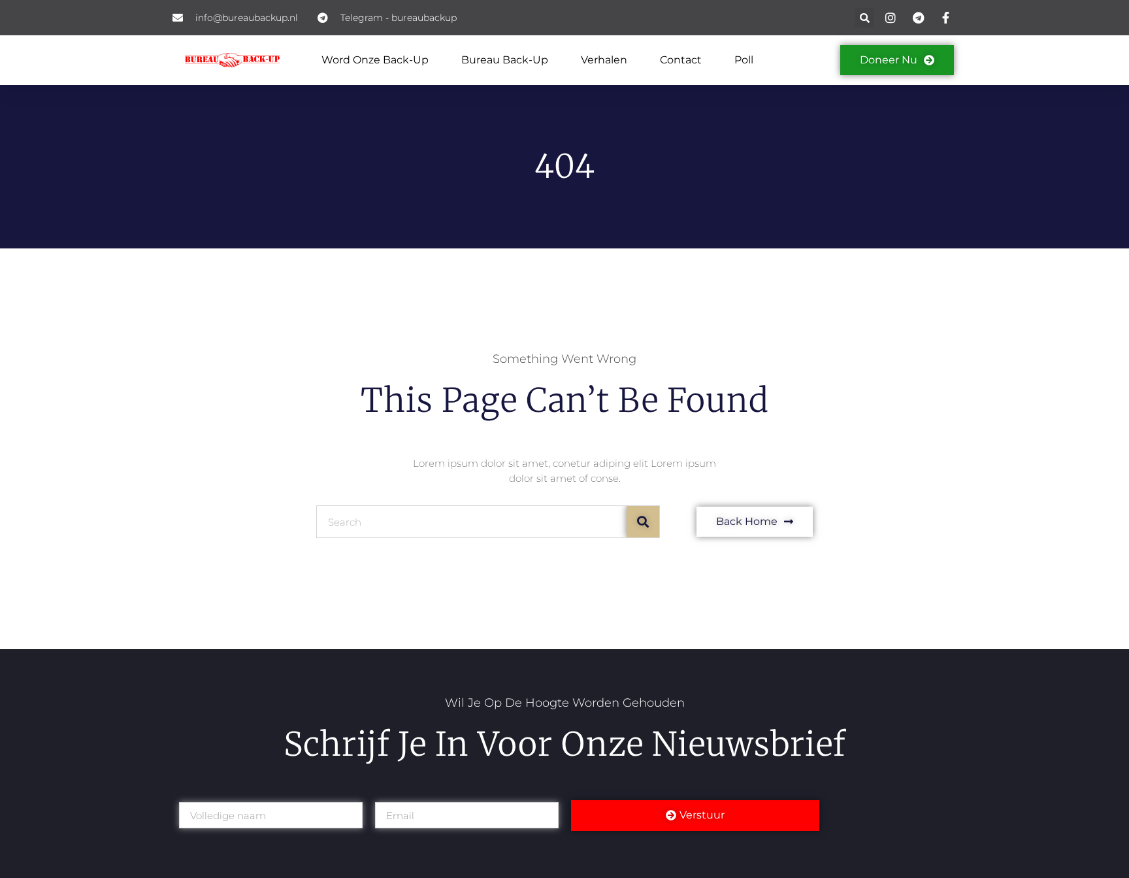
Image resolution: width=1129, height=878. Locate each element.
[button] (864, 17)
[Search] (643, 521)
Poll (743, 60)
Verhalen (604, 60)
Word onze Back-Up (375, 60)
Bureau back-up (504, 60)
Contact (681, 60)
